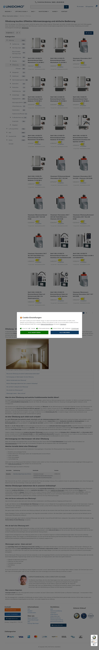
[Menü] (97, 636)
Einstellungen (75, 328)
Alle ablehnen (65, 332)
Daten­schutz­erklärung (47, 324)
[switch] (94, 644)
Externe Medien (57, 328)
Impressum (63, 324)
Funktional (67, 328)
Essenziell (25, 328)
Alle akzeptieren (34, 332)
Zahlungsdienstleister (44, 328)
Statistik (33, 328)
